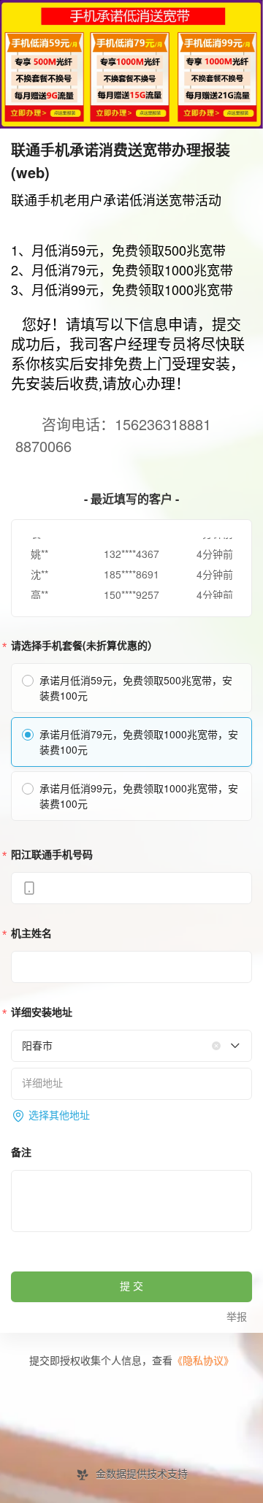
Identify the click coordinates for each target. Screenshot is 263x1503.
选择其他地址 (59, 1116)
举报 (236, 1317)
